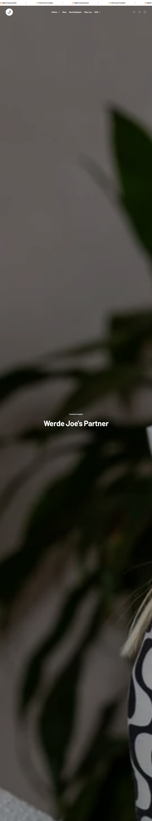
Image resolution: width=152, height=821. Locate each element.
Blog (64, 12)
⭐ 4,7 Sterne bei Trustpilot (35, 3)
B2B (96, 12)
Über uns (88, 12)
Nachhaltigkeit (75, 12)
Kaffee (54, 12)
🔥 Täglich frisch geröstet (71, 3)
